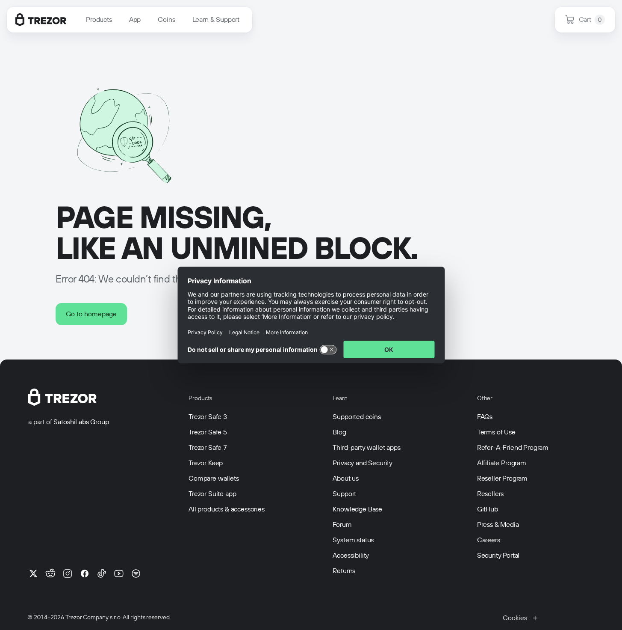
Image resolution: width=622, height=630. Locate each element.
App (135, 19)
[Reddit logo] (50, 573)
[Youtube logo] (119, 573)
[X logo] (33, 573)
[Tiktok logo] (102, 573)
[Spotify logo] (136, 573)
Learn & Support (216, 19)
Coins (166, 19)
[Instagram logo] (67, 573)
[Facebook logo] (85, 573)
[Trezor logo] (40, 19)
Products (99, 19)
